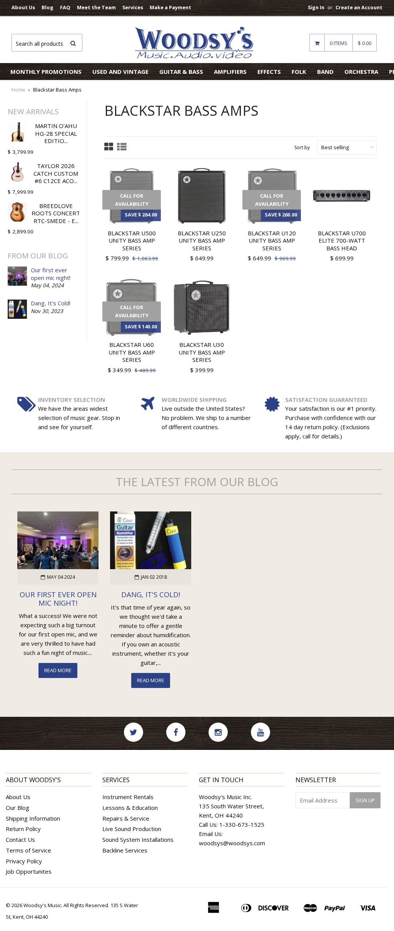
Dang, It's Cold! (50, 303)
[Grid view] (108, 147)
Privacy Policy (24, 861)
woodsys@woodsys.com (232, 843)
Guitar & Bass (181, 71)
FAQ (65, 7)
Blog (47, 7)
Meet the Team (96, 7)
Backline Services (124, 850)
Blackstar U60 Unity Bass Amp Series (132, 352)
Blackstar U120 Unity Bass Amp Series (272, 240)
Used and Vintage (120, 71)
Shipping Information (33, 818)
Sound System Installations (138, 839)
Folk (299, 71)
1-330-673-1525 (241, 824)
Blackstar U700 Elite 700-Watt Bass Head (342, 240)
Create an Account (359, 7)
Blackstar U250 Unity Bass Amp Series (202, 240)
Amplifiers (230, 71)
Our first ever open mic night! (50, 273)
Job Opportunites (29, 871)
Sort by (302, 147)
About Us (23, 7)
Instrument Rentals (128, 797)
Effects (269, 71)
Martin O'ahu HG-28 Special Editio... (56, 133)
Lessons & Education (130, 807)
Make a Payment (170, 7)
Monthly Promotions (46, 71)
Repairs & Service (125, 818)
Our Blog (17, 807)
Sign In (316, 7)
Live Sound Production (131, 829)
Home (18, 89)
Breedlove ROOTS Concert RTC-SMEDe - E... (56, 213)
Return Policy (23, 829)
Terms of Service (28, 850)
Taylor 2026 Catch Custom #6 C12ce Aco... (55, 173)
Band (325, 71)
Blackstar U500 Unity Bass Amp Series (132, 240)
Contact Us (20, 839)
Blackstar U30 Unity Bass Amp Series (202, 352)
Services (132, 7)
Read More (58, 670)
